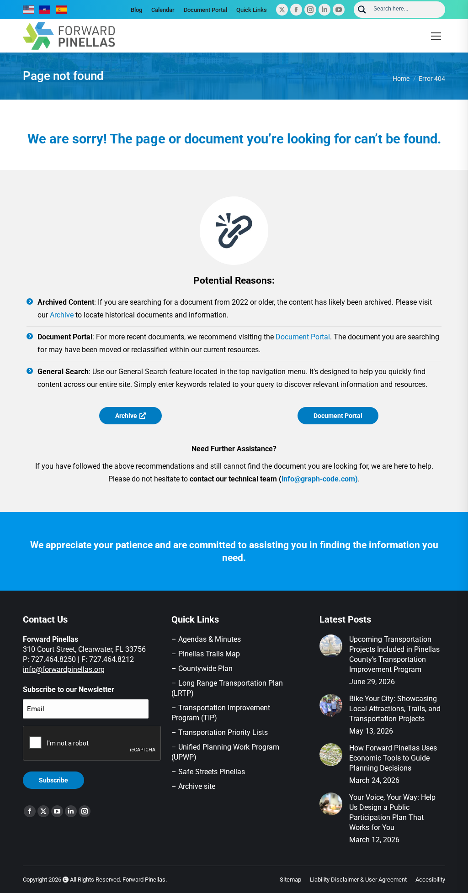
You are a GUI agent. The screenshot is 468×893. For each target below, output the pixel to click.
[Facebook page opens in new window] (296, 10)
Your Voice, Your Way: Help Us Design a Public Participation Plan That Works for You (392, 812)
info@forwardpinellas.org (64, 669)
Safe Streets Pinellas (210, 771)
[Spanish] (62, 9)
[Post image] (330, 645)
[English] (29, 9)
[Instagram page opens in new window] (310, 10)
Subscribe (53, 780)
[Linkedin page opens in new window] (324, 10)
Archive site (196, 786)
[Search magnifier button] (362, 9)
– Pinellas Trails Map (205, 654)
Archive (62, 315)
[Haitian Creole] (45, 9)
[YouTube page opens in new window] (339, 10)
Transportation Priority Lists (223, 732)
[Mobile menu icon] (436, 36)
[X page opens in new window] (282, 10)
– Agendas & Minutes (206, 639)
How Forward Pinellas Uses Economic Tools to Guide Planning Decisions (393, 758)
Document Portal (303, 337)
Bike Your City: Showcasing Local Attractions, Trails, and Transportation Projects (395, 708)
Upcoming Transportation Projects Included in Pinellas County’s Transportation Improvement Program (394, 654)
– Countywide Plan (202, 668)
